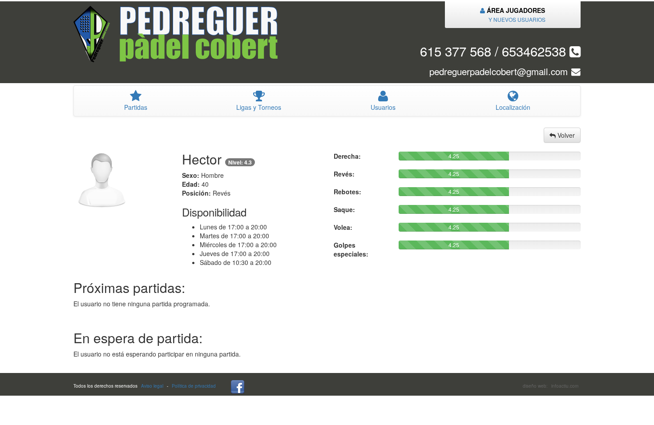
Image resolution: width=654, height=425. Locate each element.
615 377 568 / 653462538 (494, 50)
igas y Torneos (258, 107)
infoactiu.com (564, 386)
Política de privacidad (194, 386)
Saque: (344, 209)
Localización (513, 107)
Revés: (344, 173)
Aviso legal (152, 386)
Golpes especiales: (351, 249)
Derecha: (347, 156)
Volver (565, 135)
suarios (383, 107)
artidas (135, 107)
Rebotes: (347, 191)
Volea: (343, 227)
